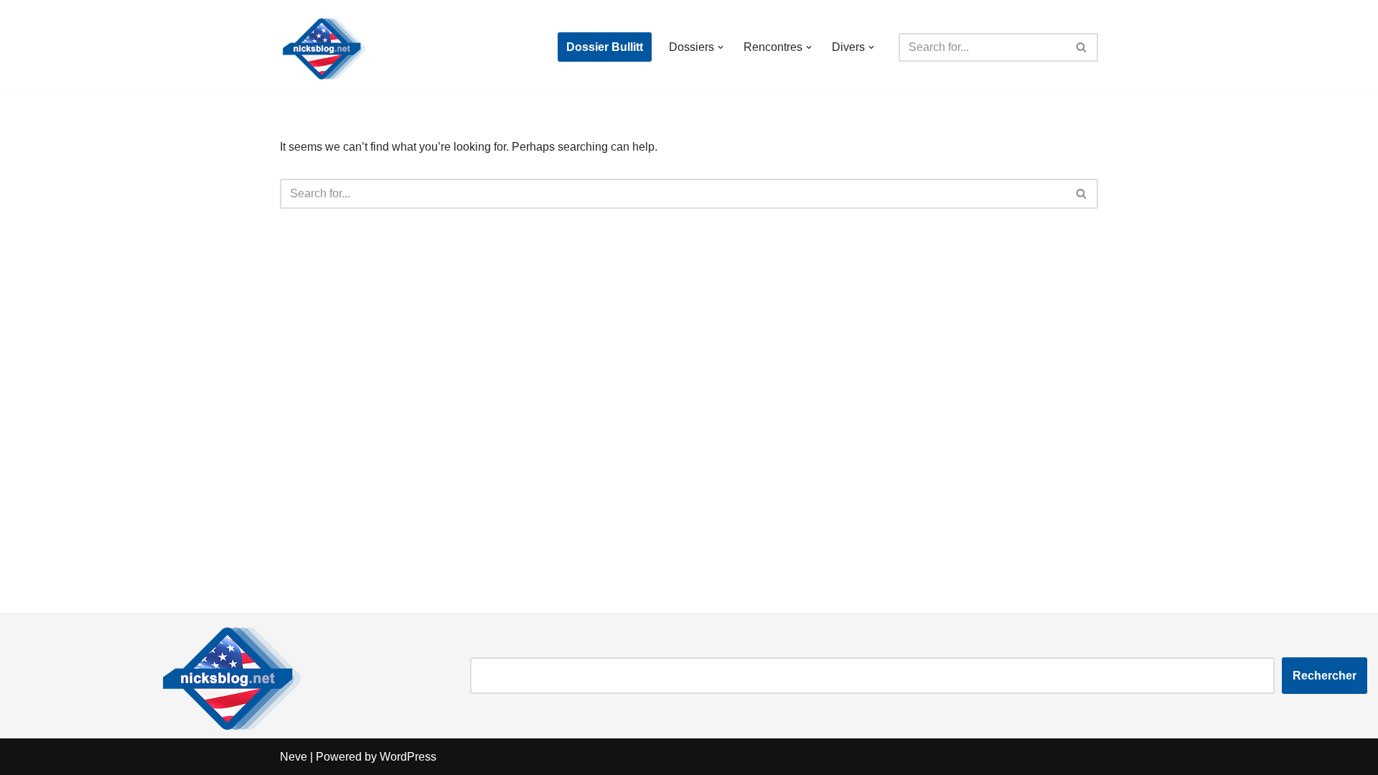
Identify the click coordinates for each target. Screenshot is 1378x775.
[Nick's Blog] (323, 47)
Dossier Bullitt (604, 47)
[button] (720, 47)
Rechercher (1324, 676)
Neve (293, 757)
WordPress (408, 757)
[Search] (1082, 47)
